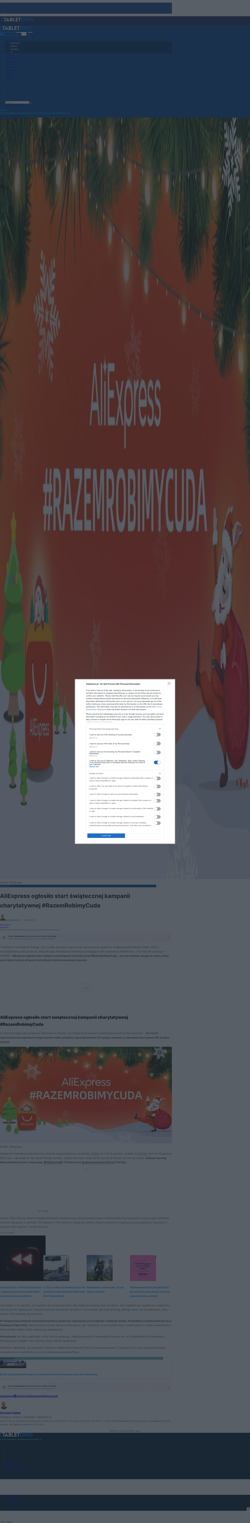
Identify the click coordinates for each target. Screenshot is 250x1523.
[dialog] (125, 761)
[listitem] (125, 728)
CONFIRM (106, 836)
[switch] (157, 734)
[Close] (170, 684)
